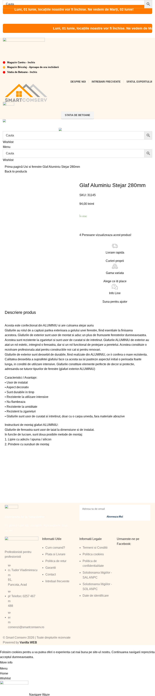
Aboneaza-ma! (115, 516)
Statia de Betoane (77, 115)
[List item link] (21, 598)
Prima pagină (14, 166)
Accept (20, 662)
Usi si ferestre (33, 166)
